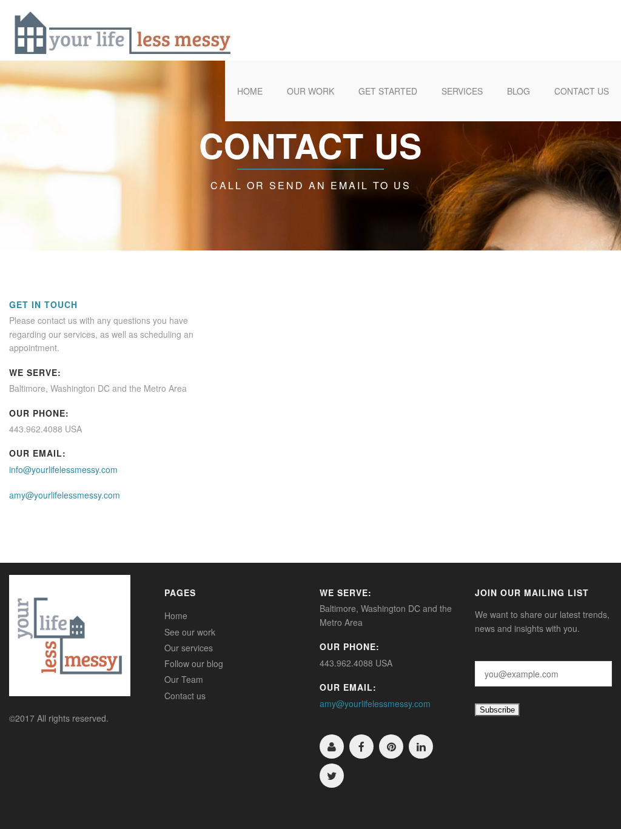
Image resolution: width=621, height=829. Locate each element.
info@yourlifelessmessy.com (63, 469)
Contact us (185, 696)
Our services (188, 648)
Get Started (387, 91)
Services (462, 91)
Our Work (310, 91)
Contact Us (581, 91)
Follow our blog (193, 663)
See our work (189, 632)
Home (250, 91)
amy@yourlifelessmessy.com (64, 495)
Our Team (183, 679)
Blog (518, 91)
